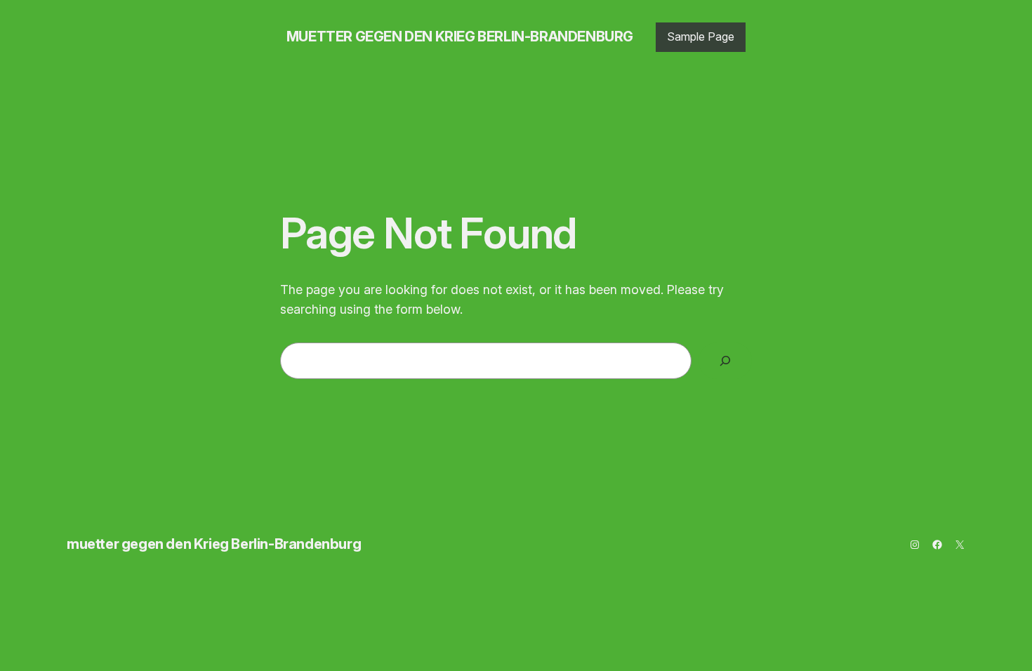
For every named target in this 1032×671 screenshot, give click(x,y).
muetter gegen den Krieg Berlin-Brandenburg (459, 36)
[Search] (725, 361)
